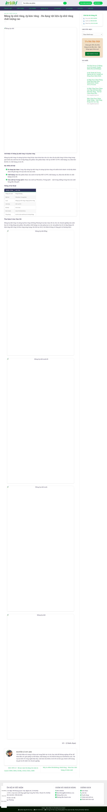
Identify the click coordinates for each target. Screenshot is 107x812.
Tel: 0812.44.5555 (85, 3)
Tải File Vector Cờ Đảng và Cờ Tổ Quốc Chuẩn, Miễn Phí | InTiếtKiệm (94, 67)
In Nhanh (69, 8)
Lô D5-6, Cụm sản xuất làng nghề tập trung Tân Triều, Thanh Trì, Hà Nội (28, 793)
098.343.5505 (93, 21)
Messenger (4, 801)
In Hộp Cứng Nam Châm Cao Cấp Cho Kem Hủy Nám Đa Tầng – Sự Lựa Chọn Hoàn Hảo (95, 91)
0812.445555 (94, 18)
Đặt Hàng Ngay (92, 54)
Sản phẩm (32, 8)
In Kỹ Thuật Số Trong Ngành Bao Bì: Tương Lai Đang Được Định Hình (95, 74)
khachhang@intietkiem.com (65, 793)
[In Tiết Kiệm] (11, 3)
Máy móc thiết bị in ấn (10, 13)
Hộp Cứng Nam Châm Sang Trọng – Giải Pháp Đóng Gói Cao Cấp (94, 100)
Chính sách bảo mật (88, 799)
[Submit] (65, 3)
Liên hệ (90, 8)
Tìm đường (4, 790)
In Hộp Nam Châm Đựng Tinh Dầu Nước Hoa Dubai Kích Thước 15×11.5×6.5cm (95, 82)
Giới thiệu (20, 8)
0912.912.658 (94, 23)
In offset (57, 8)
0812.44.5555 (10, 795)
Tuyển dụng (85, 795)
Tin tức (80, 8)
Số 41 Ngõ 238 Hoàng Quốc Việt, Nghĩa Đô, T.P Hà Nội (22, 791)
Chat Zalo (4, 795)
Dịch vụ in (44, 8)
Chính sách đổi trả (87, 797)
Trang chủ (8, 8)
